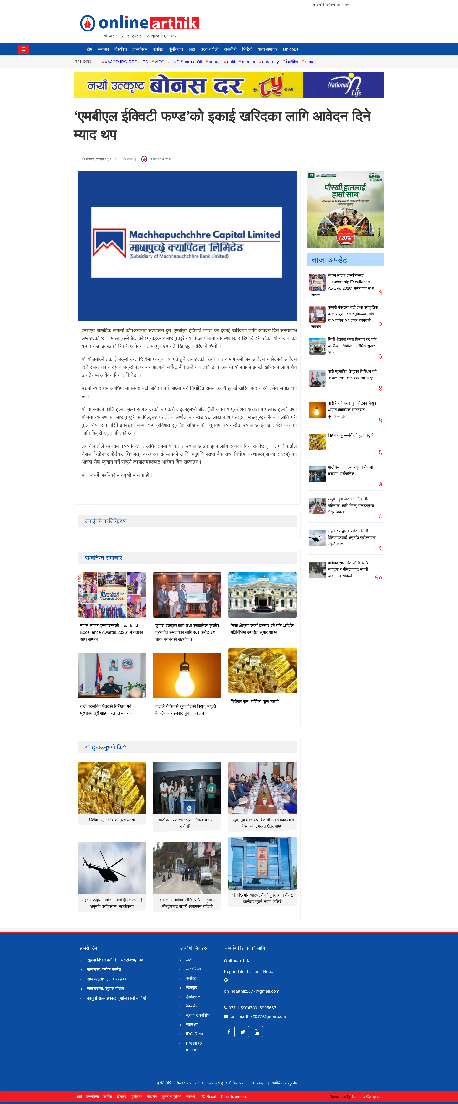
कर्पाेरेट (158, 49)
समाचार (103, 49)
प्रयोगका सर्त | (333, 4)
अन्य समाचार (267, 49)
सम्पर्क (345, 4)
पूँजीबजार (176, 49)
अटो (192, 49)
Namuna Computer (367, 1096)
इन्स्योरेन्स (139, 49)
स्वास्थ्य (192, 1024)
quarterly (270, 61)
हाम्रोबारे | (318, 4)
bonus (214, 61)
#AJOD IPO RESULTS (126, 61)
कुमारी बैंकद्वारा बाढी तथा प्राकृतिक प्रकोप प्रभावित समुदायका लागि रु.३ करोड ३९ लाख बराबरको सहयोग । (187, 632)
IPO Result (196, 1034)
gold (231, 61)
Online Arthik (161, 159)
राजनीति (230, 49)
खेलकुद (191, 987)
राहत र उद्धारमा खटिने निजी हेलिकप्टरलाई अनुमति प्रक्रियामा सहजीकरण (352, 537)
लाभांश (310, 61)
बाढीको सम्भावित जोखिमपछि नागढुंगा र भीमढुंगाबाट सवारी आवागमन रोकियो (348, 569)
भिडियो (247, 49)
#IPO (160, 61)
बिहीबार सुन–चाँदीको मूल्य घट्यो (255, 701)
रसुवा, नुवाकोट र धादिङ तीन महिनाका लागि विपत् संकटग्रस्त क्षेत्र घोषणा (351, 505)
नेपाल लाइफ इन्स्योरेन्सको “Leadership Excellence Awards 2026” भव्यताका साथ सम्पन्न (111, 632)
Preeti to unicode (193, 1046)
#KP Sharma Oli (186, 61)
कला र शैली (210, 49)
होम (89, 49)
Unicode (291, 49)
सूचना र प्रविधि (198, 1015)
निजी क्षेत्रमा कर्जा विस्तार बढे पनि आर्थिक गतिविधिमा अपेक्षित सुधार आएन (352, 346)
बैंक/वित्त (120, 49)
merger (248, 61)
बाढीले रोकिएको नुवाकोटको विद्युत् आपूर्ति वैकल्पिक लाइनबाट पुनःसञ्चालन (352, 409)
